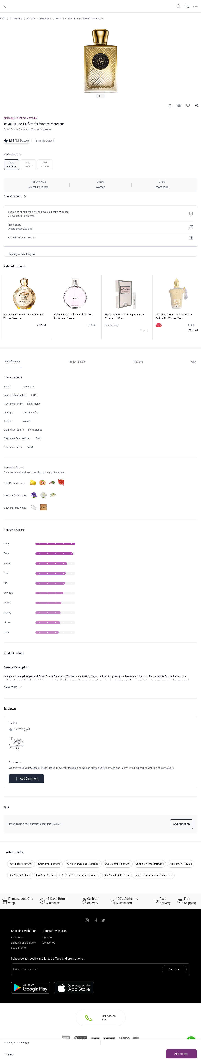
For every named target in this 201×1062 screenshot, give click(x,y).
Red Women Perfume (180, 863)
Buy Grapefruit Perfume (117, 875)
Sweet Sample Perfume (118, 863)
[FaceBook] (96, 920)
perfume (30, 18)
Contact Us (49, 943)
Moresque (45, 18)
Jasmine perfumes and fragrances (153, 875)
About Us (48, 938)
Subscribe (174, 969)
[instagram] (86, 920)
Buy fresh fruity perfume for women (80, 875)
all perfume (16, 18)
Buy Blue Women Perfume (150, 863)
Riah (2, 18)
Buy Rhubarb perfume (21, 863)
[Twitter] (103, 920)
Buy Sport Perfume (46, 875)
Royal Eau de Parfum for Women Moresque (79, 18)
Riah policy (17, 938)
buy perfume (18, 948)
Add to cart (181, 1054)
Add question (181, 824)
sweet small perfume (49, 863)
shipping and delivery (23, 943)
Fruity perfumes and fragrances (83, 863)
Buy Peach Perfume (20, 875)
